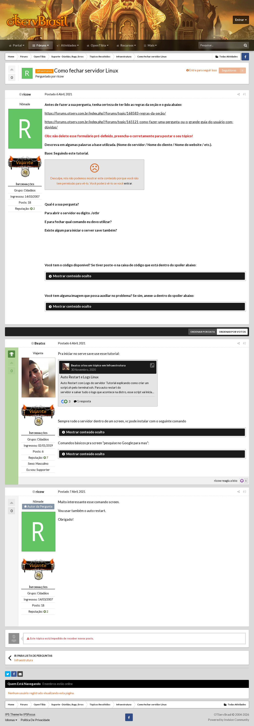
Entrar (240, 19)
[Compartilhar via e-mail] (20, 674)
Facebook (245, 56)
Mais (151, 45)
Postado (58, 94)
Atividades (68, 45)
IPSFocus (29, 714)
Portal (17, 45)
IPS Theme (12, 714)
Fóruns (41, 45)
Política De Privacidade (35, 720)
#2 (244, 343)
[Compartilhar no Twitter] (8, 674)
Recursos (126, 45)
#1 (244, 94)
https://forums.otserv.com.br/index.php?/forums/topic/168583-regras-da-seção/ (105, 113)
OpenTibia (98, 45)
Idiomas (10, 720)
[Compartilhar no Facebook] (14, 674)
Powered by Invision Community (228, 719)
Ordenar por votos (232, 331)
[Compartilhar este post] (238, 94)
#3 (244, 491)
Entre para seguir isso (203, 70)
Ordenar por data (202, 331)
